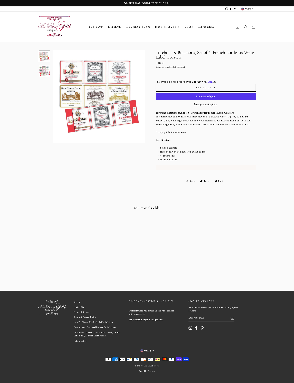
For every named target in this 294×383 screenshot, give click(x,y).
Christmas (206, 26)
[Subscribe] (232, 318)
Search (77, 302)
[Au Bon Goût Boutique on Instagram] (190, 328)
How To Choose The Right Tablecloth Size (93, 322)
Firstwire (151, 371)
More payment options (205, 104)
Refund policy (80, 341)
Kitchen (114, 26)
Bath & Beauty (167, 26)
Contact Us (79, 307)
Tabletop (96, 26)
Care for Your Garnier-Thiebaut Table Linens (95, 327)
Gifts (189, 26)
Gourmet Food (138, 26)
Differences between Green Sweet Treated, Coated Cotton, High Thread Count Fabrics (97, 334)
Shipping (160, 67)
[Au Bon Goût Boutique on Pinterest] (202, 328)
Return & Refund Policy (85, 317)
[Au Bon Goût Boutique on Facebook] (196, 328)
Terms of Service (81, 312)
